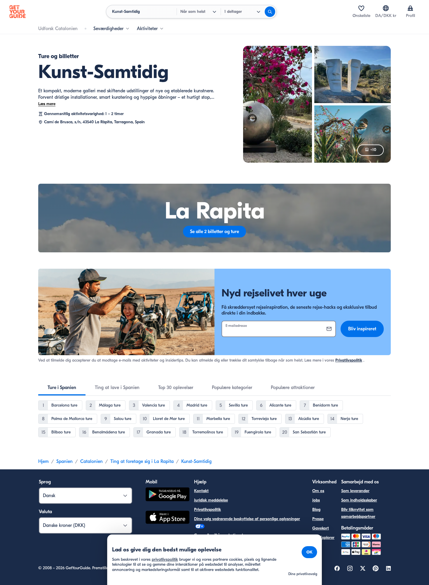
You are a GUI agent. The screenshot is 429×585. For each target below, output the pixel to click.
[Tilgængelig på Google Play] (167, 495)
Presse (318, 518)
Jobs (316, 500)
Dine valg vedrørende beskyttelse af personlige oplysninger (247, 518)
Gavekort (320, 528)
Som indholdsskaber (359, 500)
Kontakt (201, 490)
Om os (318, 490)
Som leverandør (355, 490)
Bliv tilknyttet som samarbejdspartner (358, 513)
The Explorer (323, 537)
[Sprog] (385, 8)
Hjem (43, 461)
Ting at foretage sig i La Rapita (142, 461)
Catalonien (91, 461)
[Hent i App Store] (167, 518)
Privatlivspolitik (348, 360)
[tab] (62, 387)
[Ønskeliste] (361, 8)
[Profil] (410, 8)
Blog (316, 509)
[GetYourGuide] (17, 11)
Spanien (64, 461)
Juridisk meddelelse (211, 500)
